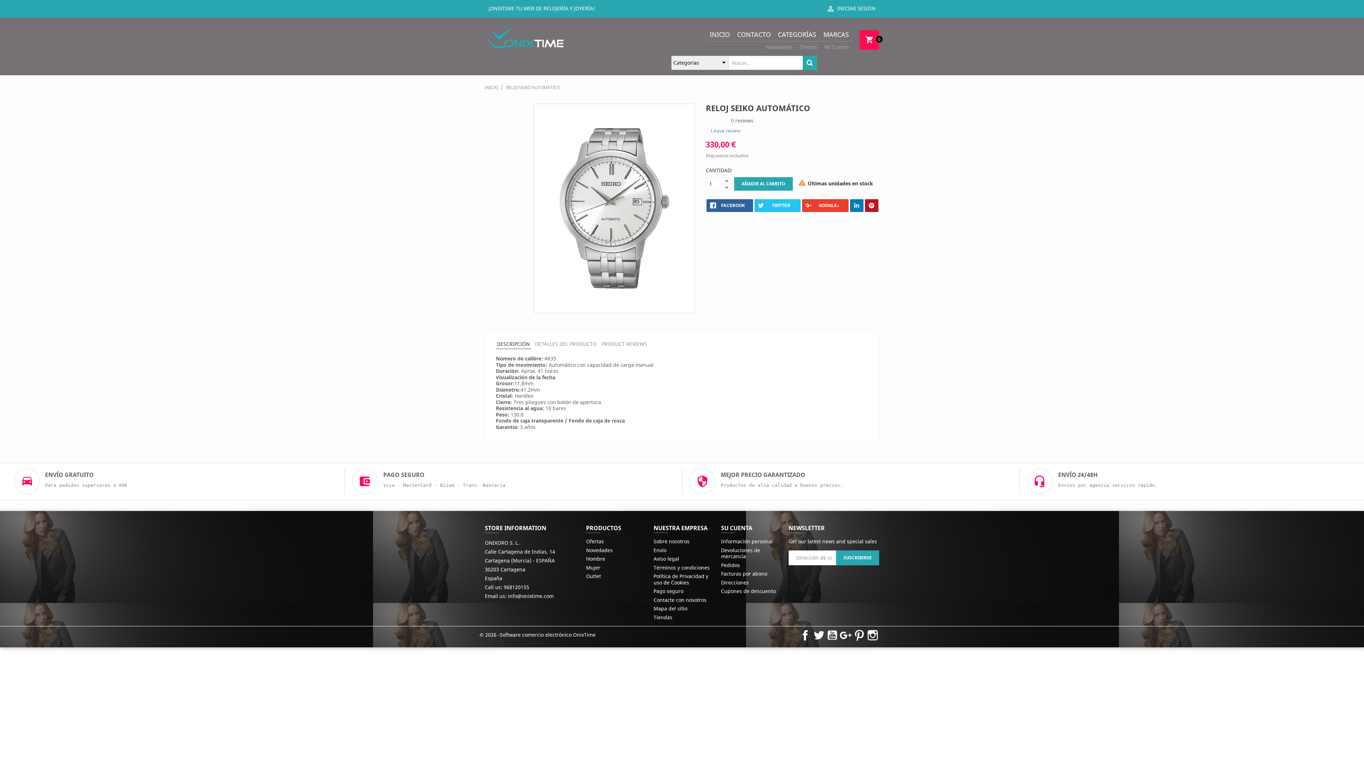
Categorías (797, 34)
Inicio (720, 34)
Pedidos (730, 565)
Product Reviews (624, 344)
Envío (660, 550)
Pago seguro (668, 591)
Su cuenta (736, 528)
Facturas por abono (744, 573)
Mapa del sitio (670, 608)
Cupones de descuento (748, 591)
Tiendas (663, 617)
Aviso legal (666, 558)
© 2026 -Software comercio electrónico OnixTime (538, 634)
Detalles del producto (566, 344)
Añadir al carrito (763, 184)
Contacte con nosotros (680, 600)
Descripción (513, 344)
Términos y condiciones (682, 567)
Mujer (593, 567)
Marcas (836, 34)
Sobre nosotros (671, 541)
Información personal (747, 541)
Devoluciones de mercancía (740, 553)
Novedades (779, 47)
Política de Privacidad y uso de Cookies (681, 579)
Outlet (593, 576)
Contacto (754, 34)
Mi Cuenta (836, 47)
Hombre (595, 558)
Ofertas (808, 47)
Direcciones (735, 582)
